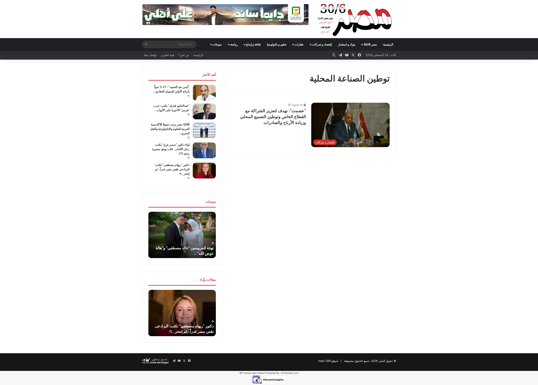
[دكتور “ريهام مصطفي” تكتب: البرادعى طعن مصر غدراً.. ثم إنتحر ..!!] (204, 171)
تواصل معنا (150, 55)
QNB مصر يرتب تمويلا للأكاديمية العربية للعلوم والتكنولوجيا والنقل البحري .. (170, 129)
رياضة (234, 44)
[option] (182, 235)
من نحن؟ (184, 55)
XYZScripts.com (290, 373)
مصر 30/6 (370, 44)
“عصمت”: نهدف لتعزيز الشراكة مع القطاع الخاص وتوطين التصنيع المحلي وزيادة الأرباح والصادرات (273, 116)
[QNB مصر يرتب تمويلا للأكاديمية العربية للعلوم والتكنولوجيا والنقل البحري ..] (204, 130)
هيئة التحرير (167, 55)
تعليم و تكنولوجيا (276, 44)
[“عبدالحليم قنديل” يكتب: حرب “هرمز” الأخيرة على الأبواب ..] (204, 111)
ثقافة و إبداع (253, 44)
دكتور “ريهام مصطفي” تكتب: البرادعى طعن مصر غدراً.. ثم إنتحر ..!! (172, 169)
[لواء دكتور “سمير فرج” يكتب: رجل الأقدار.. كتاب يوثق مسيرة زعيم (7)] (204, 150)
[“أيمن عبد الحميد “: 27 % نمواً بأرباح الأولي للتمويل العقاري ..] (204, 93)
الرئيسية (388, 44)
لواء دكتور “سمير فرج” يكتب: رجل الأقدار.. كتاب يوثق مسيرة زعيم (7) (171, 149)
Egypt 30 (297, 105)
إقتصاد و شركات (322, 44)
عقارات (299, 44)
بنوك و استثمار (346, 44)
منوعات (217, 44)
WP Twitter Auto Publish (252, 373)
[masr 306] (356, 19)
